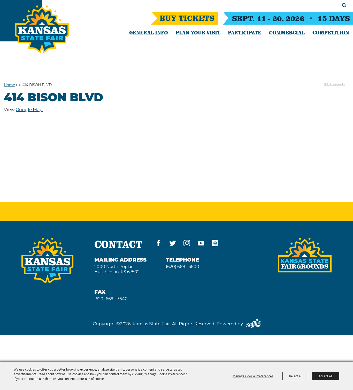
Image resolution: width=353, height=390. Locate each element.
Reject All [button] (295, 376)
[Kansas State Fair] (42, 29)
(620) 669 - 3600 (182, 266)
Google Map (29, 109)
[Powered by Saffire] (253, 323)
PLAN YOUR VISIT (198, 32)
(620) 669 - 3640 (111, 298)
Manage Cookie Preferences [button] (253, 376)
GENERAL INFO (148, 32)
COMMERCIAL (287, 32)
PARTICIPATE (244, 32)
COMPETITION (330, 32)
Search (344, 5)
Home (9, 85)
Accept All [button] (325, 376)
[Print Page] (215, 244)
